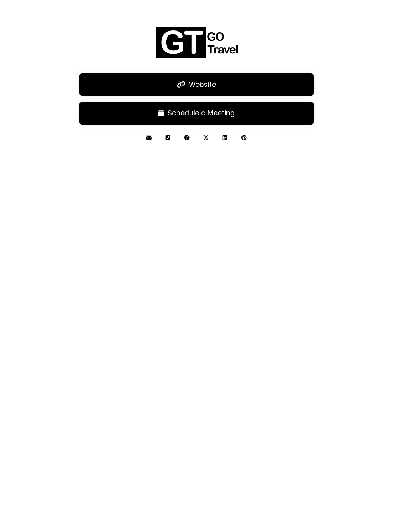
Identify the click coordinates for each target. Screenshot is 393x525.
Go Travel (196, 170)
